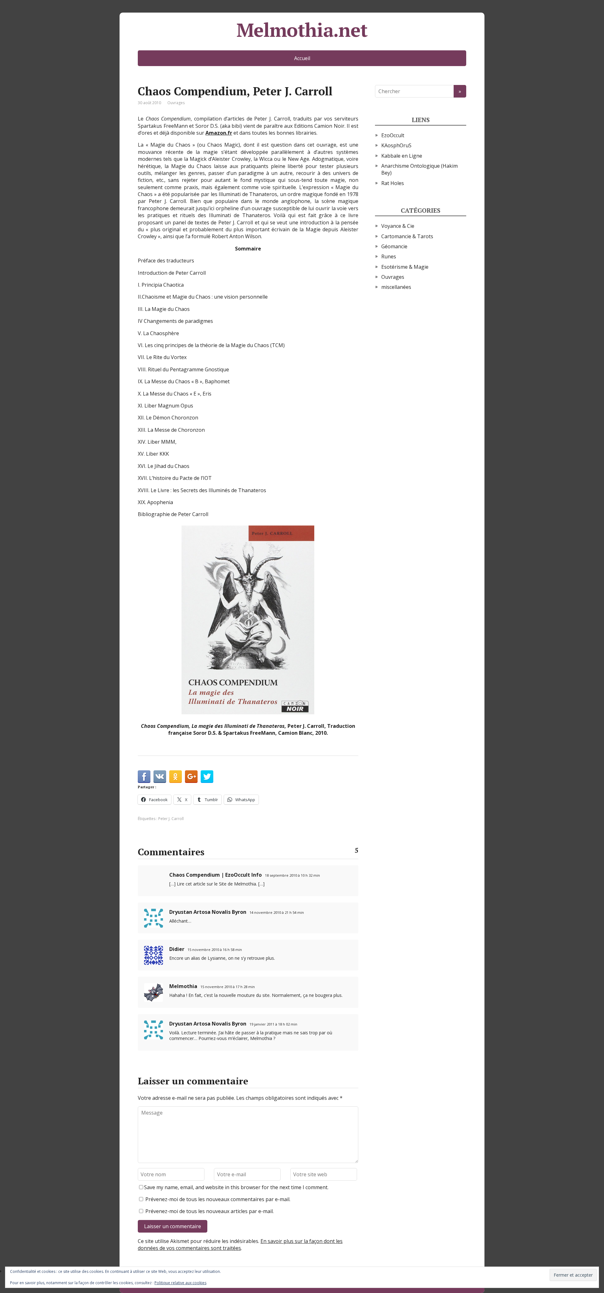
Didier (176, 949)
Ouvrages (176, 102)
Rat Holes (392, 183)
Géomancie (394, 246)
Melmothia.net (302, 30)
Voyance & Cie (397, 225)
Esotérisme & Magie (404, 266)
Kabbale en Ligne (401, 155)
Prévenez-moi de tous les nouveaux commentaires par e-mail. (217, 1199)
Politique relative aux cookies (180, 1282)
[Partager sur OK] (175, 776)
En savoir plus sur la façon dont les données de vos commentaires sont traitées (240, 1244)
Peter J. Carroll (171, 818)
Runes (388, 256)
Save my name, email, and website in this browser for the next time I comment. (236, 1187)
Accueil (302, 58)
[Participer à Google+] (191, 776)
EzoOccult (392, 135)
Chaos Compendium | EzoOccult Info (215, 874)
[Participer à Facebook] (144, 776)
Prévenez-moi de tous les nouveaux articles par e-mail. (209, 1211)
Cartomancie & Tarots (407, 236)
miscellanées (396, 287)
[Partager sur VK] (160, 776)
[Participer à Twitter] (207, 776)
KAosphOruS (396, 145)
